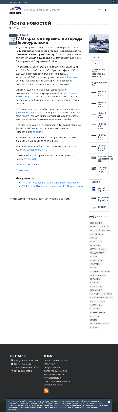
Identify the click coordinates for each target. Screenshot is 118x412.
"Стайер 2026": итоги (102, 169)
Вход (25, 2)
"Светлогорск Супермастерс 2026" (105, 158)
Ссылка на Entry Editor (28, 164)
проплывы (95, 245)
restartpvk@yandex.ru (35, 149)
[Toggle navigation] (100, 10)
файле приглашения (27, 112)
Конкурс (94, 282)
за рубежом (96, 305)
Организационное (99, 323)
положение (96, 223)
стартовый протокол (101, 294)
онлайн (102, 249)
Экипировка (96, 234)
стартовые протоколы (101, 297)
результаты (96, 241)
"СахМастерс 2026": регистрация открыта (98, 72)
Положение (22, 170)
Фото (93, 267)
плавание (95, 279)
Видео (93, 301)
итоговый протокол (100, 230)
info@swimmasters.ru (26, 360)
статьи (93, 256)
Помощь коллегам (99, 226)
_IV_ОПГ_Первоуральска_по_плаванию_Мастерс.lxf (50, 182)
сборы (102, 301)
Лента (95, 57)
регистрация (96, 260)
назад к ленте (19, 27)
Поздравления (97, 252)
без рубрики (96, 286)
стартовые (95, 308)
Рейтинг (94, 327)
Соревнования (23, 35)
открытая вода (97, 275)
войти (54, 198)
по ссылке (38, 131)
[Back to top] (113, 407)
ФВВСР (102, 207)
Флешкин (71, 77)
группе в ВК (30, 159)
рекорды (94, 316)
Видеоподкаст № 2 (99, 83)
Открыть (114, 1)
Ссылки (96, 181)
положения (96, 290)
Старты (96, 63)
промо (93, 320)
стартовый (95, 264)
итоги (93, 249)
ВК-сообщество (23, 370)
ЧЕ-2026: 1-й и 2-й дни (102, 147)
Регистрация (15, 2)
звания (94, 238)
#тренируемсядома (100, 271)
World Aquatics (103, 189)
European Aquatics (103, 199)
